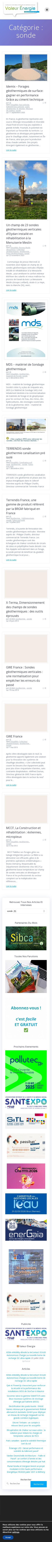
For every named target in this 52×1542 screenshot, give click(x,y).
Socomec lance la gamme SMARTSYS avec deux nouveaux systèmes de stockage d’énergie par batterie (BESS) (26, 1398)
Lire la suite (11, 150)
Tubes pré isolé (18, 520)
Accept (8, 1537)
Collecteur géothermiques (15, 250)
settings (15, 1532)
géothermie (11, 108)
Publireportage (28, 518)
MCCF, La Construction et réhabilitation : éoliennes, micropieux (23, 832)
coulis (27, 106)
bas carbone (24, 105)
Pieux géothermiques (14, 253)
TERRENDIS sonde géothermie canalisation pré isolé (25, 453)
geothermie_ (25, 251)
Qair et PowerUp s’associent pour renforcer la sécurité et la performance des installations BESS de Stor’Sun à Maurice (26, 1388)
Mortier (22, 108)
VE (10, 103)
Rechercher (26, 1479)
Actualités (14, 105)
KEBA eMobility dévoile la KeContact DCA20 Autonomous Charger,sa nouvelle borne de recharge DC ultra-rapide (26, 1355)
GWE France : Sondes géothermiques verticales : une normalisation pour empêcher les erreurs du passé (24, 676)
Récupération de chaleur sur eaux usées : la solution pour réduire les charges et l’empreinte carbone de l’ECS (26, 1433)
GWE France (14, 736)
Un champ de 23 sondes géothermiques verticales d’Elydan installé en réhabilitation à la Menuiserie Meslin (23, 234)
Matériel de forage (13, 376)
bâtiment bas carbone (15, 106)
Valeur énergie (27, 1346)
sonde (18, 110)
